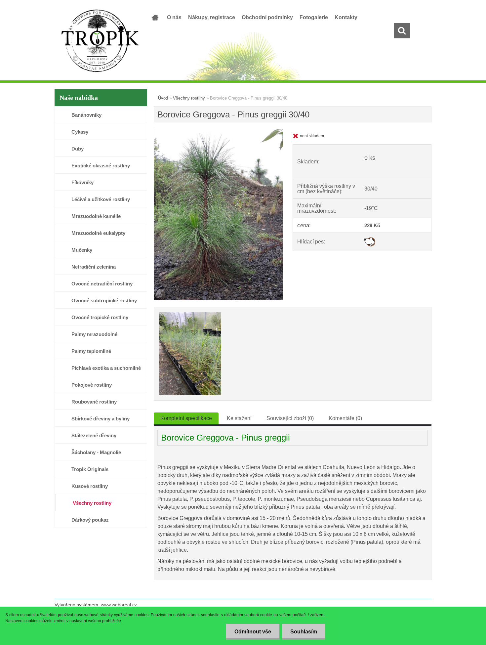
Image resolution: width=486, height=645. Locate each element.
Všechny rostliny (189, 98)
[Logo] (100, 41)
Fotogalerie (314, 17)
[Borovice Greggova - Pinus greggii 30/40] (218, 132)
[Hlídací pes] (369, 239)
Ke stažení (239, 418)
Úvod (163, 98)
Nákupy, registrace (211, 17)
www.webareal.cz (119, 604)
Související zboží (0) (290, 418)
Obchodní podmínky (267, 17)
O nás (174, 17)
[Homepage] (154, 17)
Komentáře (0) (345, 418)
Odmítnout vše (252, 631)
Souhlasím (303, 631)
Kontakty (346, 17)
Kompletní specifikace (186, 418)
